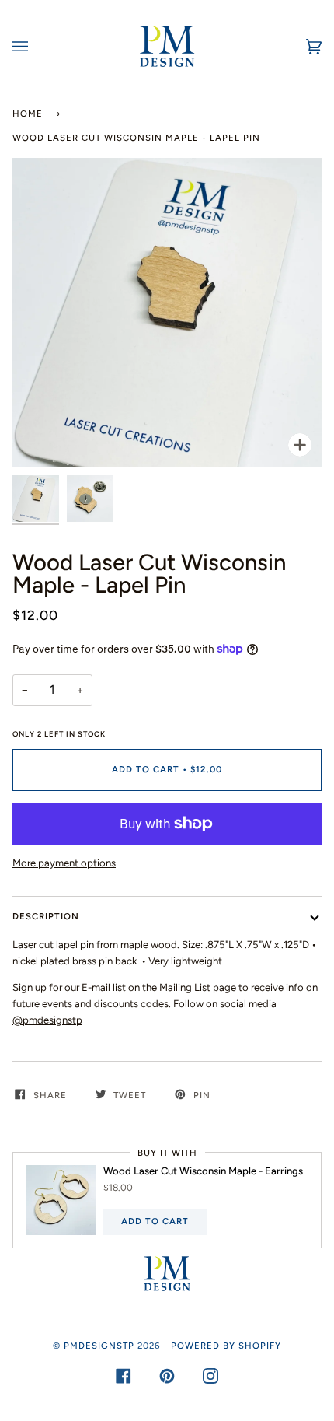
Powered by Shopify (226, 1345)
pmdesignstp (99, 1345)
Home (27, 113)
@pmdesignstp (47, 1020)
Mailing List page (197, 987)
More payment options (64, 863)
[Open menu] (35, 46)
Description (45, 916)
